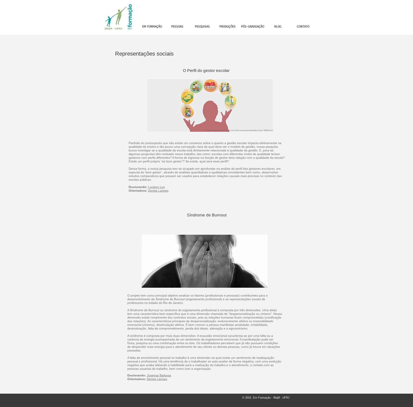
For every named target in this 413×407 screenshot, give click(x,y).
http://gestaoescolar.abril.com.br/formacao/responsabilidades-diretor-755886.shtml (243, 130)
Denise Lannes (158, 190)
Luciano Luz (156, 187)
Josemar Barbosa (159, 375)
